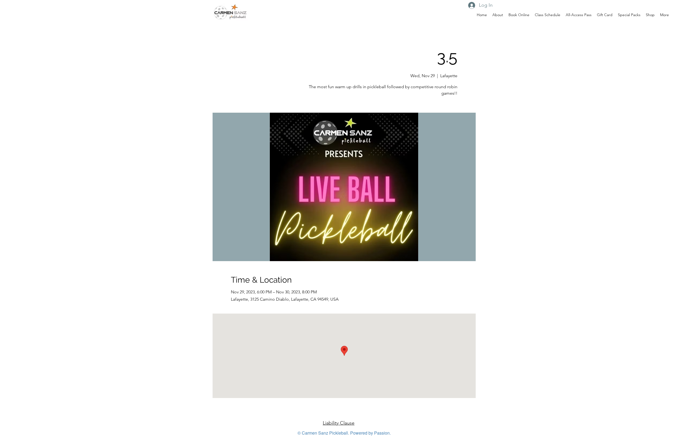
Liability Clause (338, 423)
